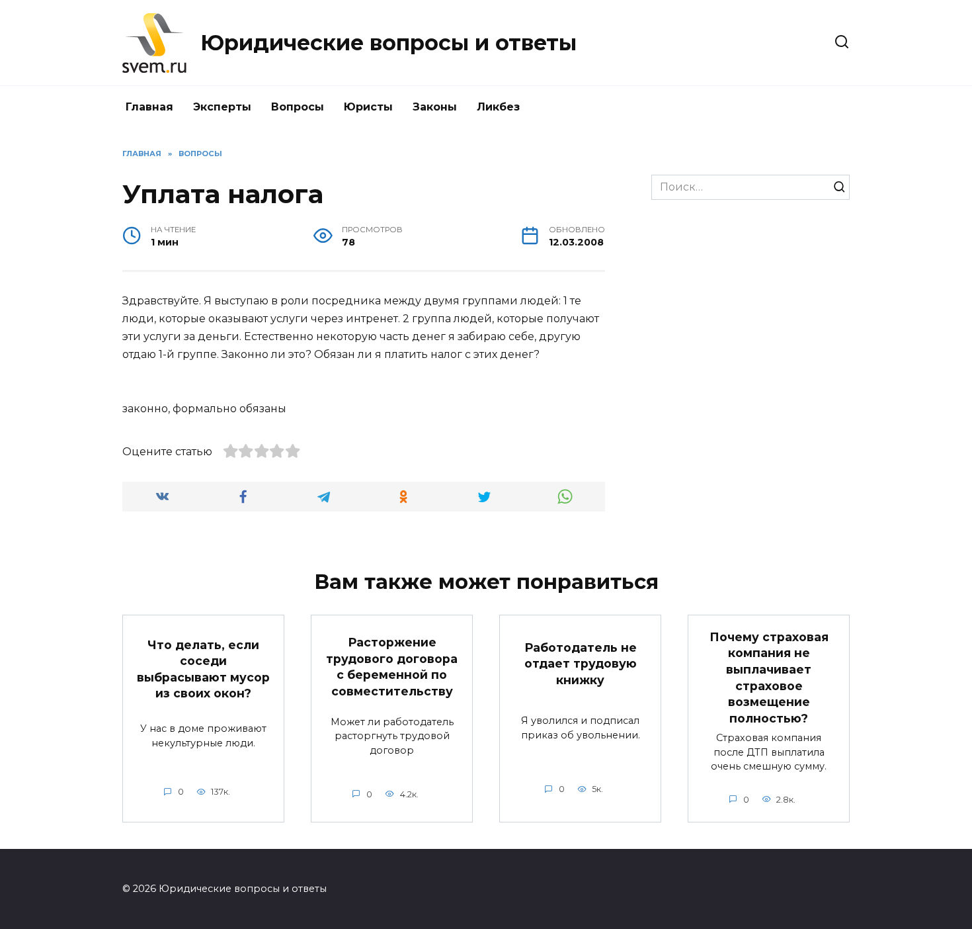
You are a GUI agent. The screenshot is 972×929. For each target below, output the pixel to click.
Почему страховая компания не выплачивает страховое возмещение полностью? (769, 677)
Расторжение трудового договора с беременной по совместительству (392, 666)
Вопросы (297, 107)
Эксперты (222, 107)
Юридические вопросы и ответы (388, 43)
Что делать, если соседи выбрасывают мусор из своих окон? (203, 668)
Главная (149, 107)
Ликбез (498, 107)
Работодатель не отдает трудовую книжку (580, 663)
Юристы (368, 107)
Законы (435, 107)
